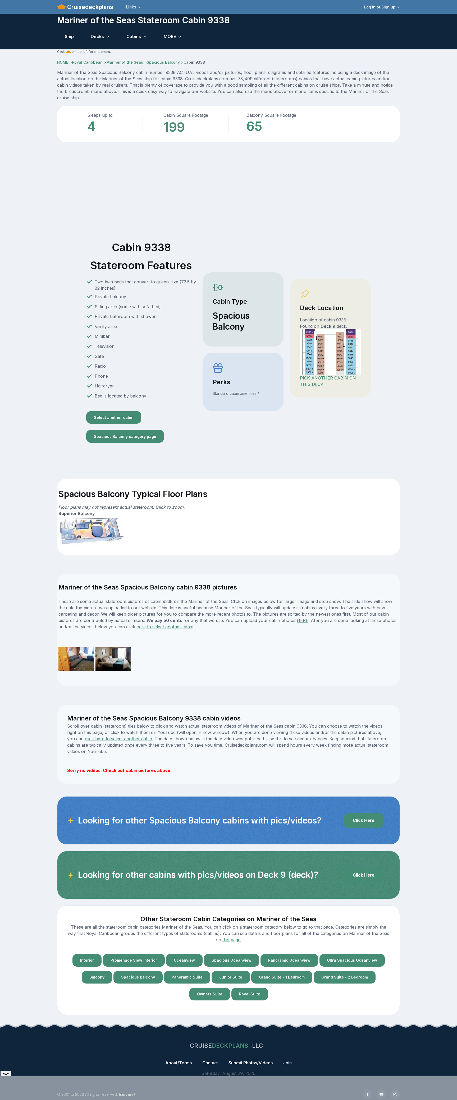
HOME (62, 62)
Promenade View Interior (134, 960)
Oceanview (184, 960)
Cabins (133, 36)
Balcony (96, 977)
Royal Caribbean (87, 62)
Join (287, 1062)
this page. (231, 939)
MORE (170, 36)
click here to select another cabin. (119, 738)
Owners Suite (209, 994)
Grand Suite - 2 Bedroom (344, 977)
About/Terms (178, 1062)
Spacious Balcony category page (125, 436)
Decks (97, 36)
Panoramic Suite (187, 977)
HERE (302, 620)
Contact (210, 1062)
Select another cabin (114, 417)
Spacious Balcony (163, 62)
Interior (87, 960)
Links (131, 7)
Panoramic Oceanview (289, 960)
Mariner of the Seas (124, 62)
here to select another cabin (164, 626)
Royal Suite (249, 994)
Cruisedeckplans (89, 6)
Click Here (363, 820)
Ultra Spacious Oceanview (352, 960)
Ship (69, 36)
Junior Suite (230, 977)
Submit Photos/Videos (251, 1062)
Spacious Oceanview (232, 960)
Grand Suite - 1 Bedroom (282, 977)
